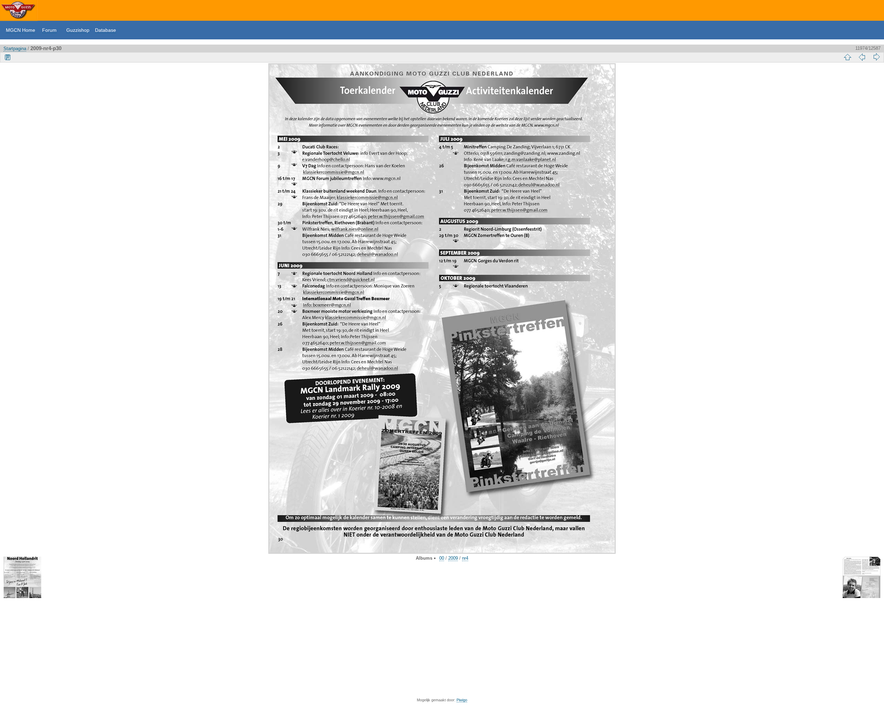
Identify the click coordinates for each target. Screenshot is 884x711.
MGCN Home (20, 30)
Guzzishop (77, 30)
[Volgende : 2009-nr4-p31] (876, 57)
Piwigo (462, 700)
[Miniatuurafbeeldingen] (847, 57)
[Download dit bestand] (7, 57)
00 (441, 558)
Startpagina (14, 48)
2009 (453, 558)
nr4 (465, 558)
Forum (49, 30)
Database (105, 30)
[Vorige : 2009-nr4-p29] (862, 57)
